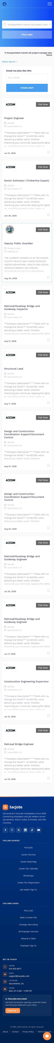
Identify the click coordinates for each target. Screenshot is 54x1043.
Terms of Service (44, 1031)
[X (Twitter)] (18, 830)
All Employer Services (28, 931)
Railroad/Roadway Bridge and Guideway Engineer (22, 558)
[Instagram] (12, 830)
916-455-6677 (15, 968)
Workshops (28, 875)
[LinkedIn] (25, 830)
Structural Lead (13, 368)
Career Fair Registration (28, 882)
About (5, 1031)
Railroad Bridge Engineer (19, 744)
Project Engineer (14, 118)
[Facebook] (5, 830)
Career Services (28, 854)
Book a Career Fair (28, 917)
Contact (15, 1031)
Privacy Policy (28, 1031)
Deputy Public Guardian (18, 243)
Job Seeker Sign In (28, 889)
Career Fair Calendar (28, 868)
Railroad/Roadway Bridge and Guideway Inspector (22, 308)
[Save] (48, 153)
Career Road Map (28, 861)
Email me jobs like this (18, 70)
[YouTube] (38, 830)
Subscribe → (12, 1010)
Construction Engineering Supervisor (26, 681)
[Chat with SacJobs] (47, 1036)
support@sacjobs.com (19, 976)
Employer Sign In (28, 945)
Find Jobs (27, 34)
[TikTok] (32, 830)
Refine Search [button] (8, 62)
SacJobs (13, 807)
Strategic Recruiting (28, 924)
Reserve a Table (28, 938)
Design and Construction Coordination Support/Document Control (24, 434)
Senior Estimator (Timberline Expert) (26, 180)
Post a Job (28, 910)
